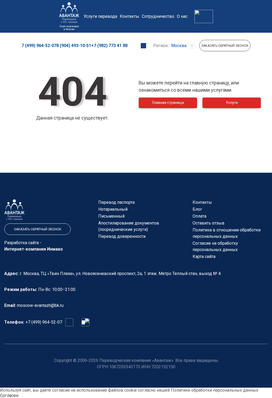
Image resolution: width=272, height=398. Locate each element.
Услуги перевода (100, 16)
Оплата (199, 216)
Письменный (111, 216)
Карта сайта (204, 256)
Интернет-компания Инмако (33, 249)
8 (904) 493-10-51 (73, 45)
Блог (197, 209)
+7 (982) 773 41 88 (109, 45)
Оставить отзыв (208, 223)
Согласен (9, 395)
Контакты (129, 16)
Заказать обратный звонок (225, 46)
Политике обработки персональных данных (214, 390)
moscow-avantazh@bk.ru (40, 305)
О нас (182, 16)
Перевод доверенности (122, 236)
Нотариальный (113, 209)
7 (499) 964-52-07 (39, 45)
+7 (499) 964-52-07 (44, 322)
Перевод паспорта (116, 202)
